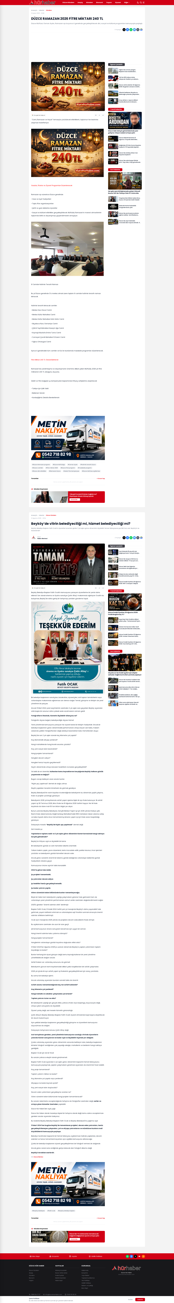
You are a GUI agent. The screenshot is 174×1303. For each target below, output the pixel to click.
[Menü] (144, 2)
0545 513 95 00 (71, 1294)
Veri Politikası (86, 1280)
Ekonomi (99, 2)
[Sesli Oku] (96, 115)
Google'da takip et (39, 115)
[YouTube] (139, 1256)
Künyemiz (55, 1256)
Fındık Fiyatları (59, 1275)
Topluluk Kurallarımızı (88, 1278)
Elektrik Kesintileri (60, 1278)
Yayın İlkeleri (85, 1275)
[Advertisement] (87, 47)
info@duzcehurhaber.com (53, 1294)
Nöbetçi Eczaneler (61, 1270)
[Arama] (141, 2)
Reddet (130, 1299)
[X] (135, 1256)
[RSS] (143, 1256)
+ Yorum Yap (101, 478)
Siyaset (118, 2)
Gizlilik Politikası (96, 1256)
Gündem (89, 2)
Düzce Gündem (68, 2)
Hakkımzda (85, 1270)
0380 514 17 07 (35, 1294)
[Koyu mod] (138, 2)
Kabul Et (140, 1299)
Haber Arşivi (59, 1280)
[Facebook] (131, 1256)
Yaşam (109, 2)
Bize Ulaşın (36, 1256)
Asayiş (80, 2)
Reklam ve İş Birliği (87, 1285)
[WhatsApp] (127, 1256)
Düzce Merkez (38, 1157)
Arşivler (74, 1256)
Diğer (126, 2)
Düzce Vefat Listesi (61, 1273)
